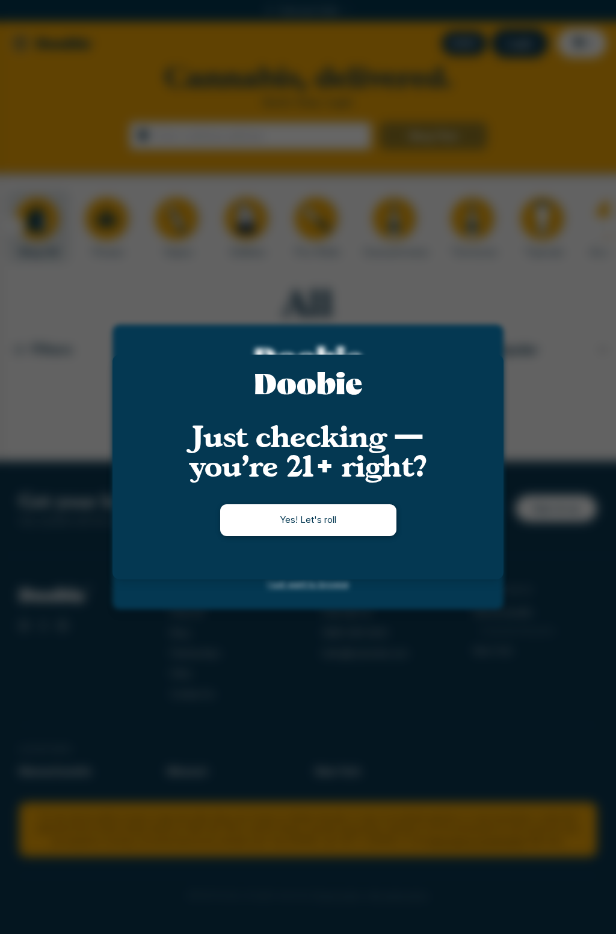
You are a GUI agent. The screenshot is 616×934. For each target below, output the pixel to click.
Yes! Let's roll (308, 519)
